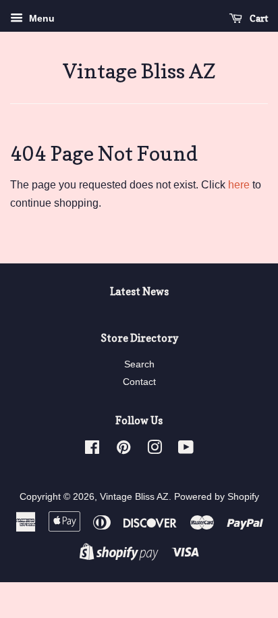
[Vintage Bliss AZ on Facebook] (92, 450)
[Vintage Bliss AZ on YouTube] (186, 450)
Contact (139, 382)
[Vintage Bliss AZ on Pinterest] (123, 450)
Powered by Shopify (216, 497)
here (239, 184)
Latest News (139, 291)
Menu (40, 18)
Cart (258, 18)
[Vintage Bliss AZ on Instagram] (154, 450)
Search (139, 364)
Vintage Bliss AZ (139, 71)
